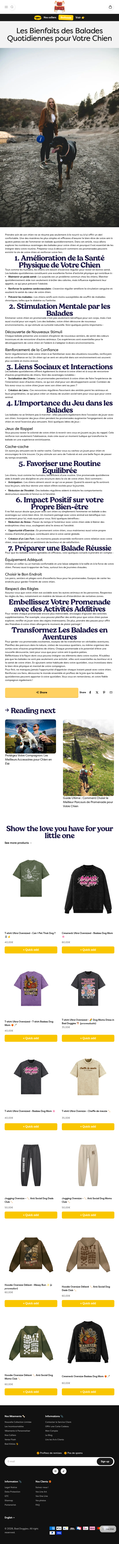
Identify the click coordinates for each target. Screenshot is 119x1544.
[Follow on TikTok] (63, 1471)
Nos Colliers (10, 1435)
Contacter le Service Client (58, 1422)
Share (43, 692)
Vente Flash (10, 1439)
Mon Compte (51, 1431)
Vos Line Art (41, 1492)
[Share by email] (111, 692)
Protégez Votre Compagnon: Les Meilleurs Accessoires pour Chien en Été (28, 759)
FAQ (38, 1505)
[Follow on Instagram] (55, 1471)
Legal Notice (11, 1487)
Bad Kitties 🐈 (11, 1444)
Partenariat (10, 1505)
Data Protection (12, 1492)
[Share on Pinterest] (104, 692)
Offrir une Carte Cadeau (57, 1426)
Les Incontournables (14, 1426)
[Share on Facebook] (90, 692)
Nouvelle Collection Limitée (18, 1422)
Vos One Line (42, 1496)
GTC (7, 1496)
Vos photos (41, 1500)
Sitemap (9, 1500)
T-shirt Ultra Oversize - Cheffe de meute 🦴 (86, 1111)
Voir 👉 (80, 17)
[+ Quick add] (88, 1032)
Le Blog (48, 1435)
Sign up (107, 1462)
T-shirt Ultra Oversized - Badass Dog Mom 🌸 (30, 1111)
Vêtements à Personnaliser (17, 1431)
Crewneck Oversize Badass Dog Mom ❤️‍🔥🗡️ (86, 1376)
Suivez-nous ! (42, 1487)
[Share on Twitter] (97, 692)
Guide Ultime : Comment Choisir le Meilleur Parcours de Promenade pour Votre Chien (88, 802)
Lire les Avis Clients (54, 1439)
